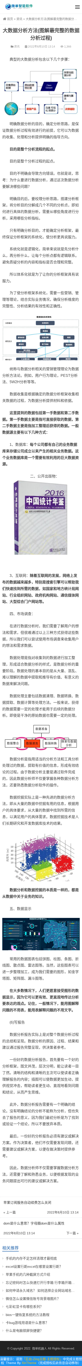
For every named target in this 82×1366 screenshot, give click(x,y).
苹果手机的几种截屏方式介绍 (28, 1274)
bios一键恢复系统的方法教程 (27, 1315)
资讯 (19, 19)
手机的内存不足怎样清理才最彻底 (31, 1258)
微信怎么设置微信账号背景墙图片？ (33, 1299)
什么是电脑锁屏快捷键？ (24, 1331)
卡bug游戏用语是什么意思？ (27, 1323)
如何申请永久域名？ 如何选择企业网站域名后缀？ (44, 1290)
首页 (10, 19)
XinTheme (29, 1363)
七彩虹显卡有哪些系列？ (24, 1307)
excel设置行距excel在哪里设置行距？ (34, 1266)
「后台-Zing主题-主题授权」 (42, 1359)
